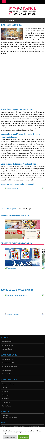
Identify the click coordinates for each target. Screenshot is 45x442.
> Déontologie (5, 415)
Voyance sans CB (8, 370)
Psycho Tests (6, 406)
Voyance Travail (7, 349)
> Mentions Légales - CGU (9, 418)
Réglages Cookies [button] (10, 437)
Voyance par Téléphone (9, 366)
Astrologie (5, 398)
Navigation (9, 21)
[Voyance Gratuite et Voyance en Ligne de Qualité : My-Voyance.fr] (22, 15)
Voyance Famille (7, 345)
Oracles (4, 387)
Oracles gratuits (12, 209)
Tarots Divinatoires (8, 384)
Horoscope (5, 395)
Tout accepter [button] (23, 437)
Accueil (3, 209)
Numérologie (6, 402)
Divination (5, 391)
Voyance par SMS (8, 363)
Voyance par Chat (7, 359)
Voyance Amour (7, 342)
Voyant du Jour (7, 374)
